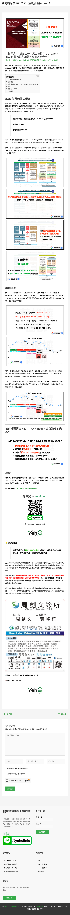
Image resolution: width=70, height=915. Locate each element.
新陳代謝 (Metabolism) (21, 60)
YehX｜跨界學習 (42, 864)
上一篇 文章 (7, 714)
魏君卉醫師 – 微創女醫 (10, 864)
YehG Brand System (10, 906)
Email (38, 824)
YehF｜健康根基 (42, 868)
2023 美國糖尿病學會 (14, 79)
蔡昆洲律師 (41, 871)
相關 (12, 91)
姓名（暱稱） (40, 817)
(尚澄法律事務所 (37, 909)
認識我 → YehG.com (14, 89)
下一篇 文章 (63, 714)
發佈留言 (8, 60)
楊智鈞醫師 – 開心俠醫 (10, 868)
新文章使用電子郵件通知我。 (17, 774)
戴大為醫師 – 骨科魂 (10, 860)
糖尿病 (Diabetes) (42, 60)
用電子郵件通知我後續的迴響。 (17, 768)
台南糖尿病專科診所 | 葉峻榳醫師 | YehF (26, 3)
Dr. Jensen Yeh (22, 488)
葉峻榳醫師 (39, 906)
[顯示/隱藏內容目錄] (37, 76)
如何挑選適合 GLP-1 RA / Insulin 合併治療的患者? (23, 84)
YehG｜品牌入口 (42, 860)
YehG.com (33, 488)
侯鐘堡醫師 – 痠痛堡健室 (11, 871)
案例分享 (33, 60)
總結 (9, 86)
